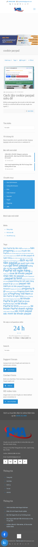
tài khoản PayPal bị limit (15, 304)
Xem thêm (30, 111)
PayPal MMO (15, 284)
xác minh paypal (23, 311)
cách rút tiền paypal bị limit (9, 255)
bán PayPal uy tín (26, 248)
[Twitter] (18, 4)
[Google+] (15, 4)
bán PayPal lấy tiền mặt (12, 248)
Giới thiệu (9, 481)
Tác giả (23, 60)
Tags (14, 60)
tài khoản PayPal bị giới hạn (16, 299)
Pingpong (9, 203)
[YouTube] (23, 4)
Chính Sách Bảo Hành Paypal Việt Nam (17, 507)
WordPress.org (11, 235)
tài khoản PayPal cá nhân (24, 306)
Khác (8, 189)
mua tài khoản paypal (21, 273)
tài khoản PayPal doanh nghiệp (18, 307)
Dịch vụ (9, 485)
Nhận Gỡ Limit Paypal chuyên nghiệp (17, 511)
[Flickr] (25, 4)
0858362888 (11, 1)
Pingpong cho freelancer (15, 289)
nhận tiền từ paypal (13, 275)
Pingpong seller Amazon (11, 291)
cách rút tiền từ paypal (17, 258)
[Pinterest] (28, 4)
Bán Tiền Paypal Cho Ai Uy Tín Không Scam (18, 515)
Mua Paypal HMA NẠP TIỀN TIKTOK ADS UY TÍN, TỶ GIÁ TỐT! (20, 520)
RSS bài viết (10, 232)
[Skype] (10, 4)
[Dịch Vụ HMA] (19, 9)
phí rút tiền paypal (15, 286)
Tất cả (31, 60)
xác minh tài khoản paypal (17, 313)
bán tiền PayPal (17, 251)
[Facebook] (13, 4)
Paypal (8, 199)
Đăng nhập (10, 229)
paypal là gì (7, 284)
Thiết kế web (19, 541)
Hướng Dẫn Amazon (12, 186)
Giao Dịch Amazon (12, 182)
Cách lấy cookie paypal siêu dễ (18, 96)
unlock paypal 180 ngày (8, 311)
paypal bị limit (13, 278)
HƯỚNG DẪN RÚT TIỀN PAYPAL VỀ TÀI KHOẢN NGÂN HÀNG (19, 525)
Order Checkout (11, 193)
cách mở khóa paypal (14, 253)
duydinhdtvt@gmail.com (25, 1)
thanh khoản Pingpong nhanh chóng (11, 299)
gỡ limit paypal (18, 265)
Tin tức (8, 488)
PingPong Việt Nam (20, 293)
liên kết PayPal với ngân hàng (16, 269)
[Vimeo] (20, 4)
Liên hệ (9, 492)
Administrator (9, 92)
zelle (8, 206)
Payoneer (9, 196)
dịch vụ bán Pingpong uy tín (13, 261)
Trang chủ (9, 477)
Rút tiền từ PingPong (28, 296)
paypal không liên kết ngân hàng (21, 281)
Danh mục (7, 60)
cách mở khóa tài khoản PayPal (26, 253)
